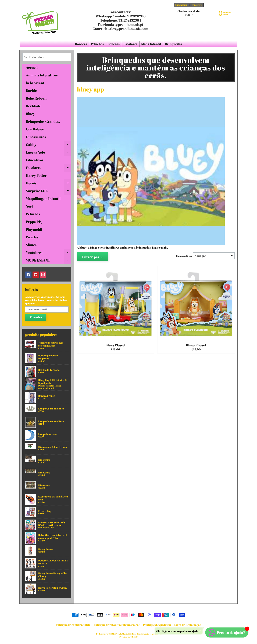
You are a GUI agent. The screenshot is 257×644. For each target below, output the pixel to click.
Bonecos (114, 44)
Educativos (35, 160)
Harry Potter (36, 175)
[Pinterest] (36, 275)
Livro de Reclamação (187, 625)
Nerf (29, 206)
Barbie (31, 90)
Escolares (130, 44)
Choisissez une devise (188, 11)
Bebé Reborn (36, 98)
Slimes (31, 244)
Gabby (48, 145)
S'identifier (181, 5)
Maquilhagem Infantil (43, 198)
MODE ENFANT (48, 261)
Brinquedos (173, 44)
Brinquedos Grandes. (43, 121)
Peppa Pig (34, 221)
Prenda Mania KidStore (125, 633)
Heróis (48, 184)
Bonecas (81, 44)
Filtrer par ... (92, 257)
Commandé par (184, 255)
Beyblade (33, 106)
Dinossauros (36, 136)
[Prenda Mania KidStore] (40, 20)
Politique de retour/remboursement (117, 625)
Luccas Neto (48, 153)
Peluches (97, 44)
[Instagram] (43, 275)
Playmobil (34, 229)
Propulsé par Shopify (128, 636)
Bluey (30, 113)
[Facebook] (28, 275)
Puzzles (32, 237)
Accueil (32, 67)
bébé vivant (35, 82)
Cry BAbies (35, 129)
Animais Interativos (42, 75)
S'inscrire (197, 5)
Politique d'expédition (157, 625)
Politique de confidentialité (73, 625)
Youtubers (48, 253)
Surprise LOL (48, 191)
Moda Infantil (151, 44)
